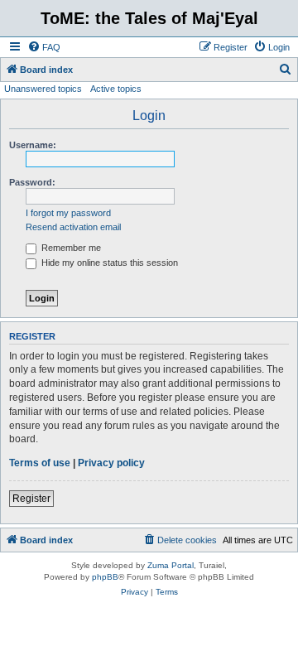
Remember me (70, 248)
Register (31, 498)
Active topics (116, 89)
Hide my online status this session (108, 263)
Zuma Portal (170, 565)
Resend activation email (73, 227)
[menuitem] (43, 47)
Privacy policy (111, 463)
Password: (32, 182)
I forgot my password (68, 213)
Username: (32, 145)
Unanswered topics (43, 89)
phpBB (105, 576)
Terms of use (39, 463)
